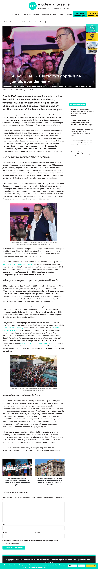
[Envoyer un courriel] (17, 90)
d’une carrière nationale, (12, 327)
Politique (13, 14)
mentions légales (58, 559)
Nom (4, 524)
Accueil (8, 22)
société (53, 14)
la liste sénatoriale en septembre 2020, (36, 343)
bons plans (68, 14)
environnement (33, 14)
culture (60, 14)
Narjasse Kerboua (10, 90)
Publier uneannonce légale (79, 14)
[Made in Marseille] (49, 6)
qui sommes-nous (84, 559)
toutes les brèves (77, 104)
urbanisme (44, 14)
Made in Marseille (29, 559)
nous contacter (70, 559)
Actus (14, 22)
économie (22, 14)
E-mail (5, 532)
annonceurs (49, 562)
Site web (38, 532)
